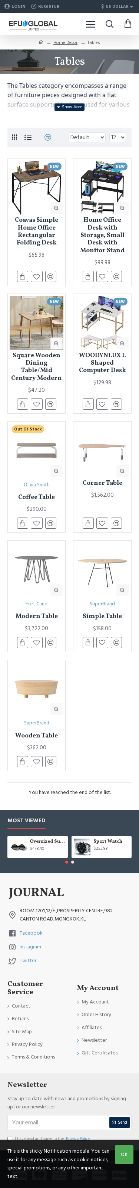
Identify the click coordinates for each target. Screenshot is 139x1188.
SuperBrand (102, 604)
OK (124, 1154)
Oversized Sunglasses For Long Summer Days (47, 842)
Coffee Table (36, 497)
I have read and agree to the (52, 1138)
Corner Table (102, 483)
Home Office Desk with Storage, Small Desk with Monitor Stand (102, 235)
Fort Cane (36, 604)
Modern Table (37, 616)
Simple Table (102, 616)
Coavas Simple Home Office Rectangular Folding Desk (36, 232)
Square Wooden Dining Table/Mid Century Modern (36, 367)
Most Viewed (26, 820)
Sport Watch (107, 842)
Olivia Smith (37, 485)
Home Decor (65, 42)
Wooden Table (36, 736)
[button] (66, 862)
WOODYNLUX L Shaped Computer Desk (102, 363)
